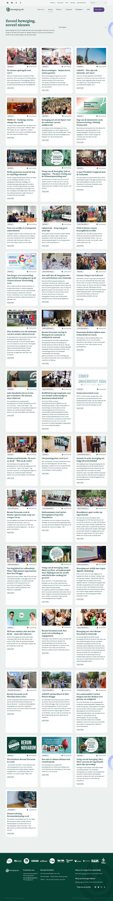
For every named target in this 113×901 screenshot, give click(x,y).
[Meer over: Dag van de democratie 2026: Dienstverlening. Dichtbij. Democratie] (91, 105)
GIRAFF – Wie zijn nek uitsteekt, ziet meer (52, 879)
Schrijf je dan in (79, 882)
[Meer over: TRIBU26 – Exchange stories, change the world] (21, 105)
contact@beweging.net (30, 877)
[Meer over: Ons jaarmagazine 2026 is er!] (56, 444)
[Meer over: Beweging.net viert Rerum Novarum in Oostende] (91, 617)
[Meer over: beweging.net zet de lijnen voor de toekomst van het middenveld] (56, 105)
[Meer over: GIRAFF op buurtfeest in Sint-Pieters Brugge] (56, 680)
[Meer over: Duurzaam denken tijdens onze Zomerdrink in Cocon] (91, 318)
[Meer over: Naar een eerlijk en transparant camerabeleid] (21, 214)
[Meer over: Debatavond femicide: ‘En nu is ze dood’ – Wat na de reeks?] (21, 444)
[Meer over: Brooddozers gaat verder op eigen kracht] (91, 498)
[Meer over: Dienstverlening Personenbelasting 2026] (21, 799)
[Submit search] (105, 3)
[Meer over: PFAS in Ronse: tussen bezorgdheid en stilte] (91, 214)
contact (84, 873)
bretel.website (86, 898)
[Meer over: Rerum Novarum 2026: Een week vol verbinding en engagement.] (56, 617)
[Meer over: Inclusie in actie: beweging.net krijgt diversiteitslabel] (91, 444)
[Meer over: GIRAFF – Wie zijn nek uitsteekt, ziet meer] (91, 56)
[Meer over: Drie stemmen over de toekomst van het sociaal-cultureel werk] (21, 318)
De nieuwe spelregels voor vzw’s (50, 873)
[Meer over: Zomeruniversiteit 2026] (91, 379)
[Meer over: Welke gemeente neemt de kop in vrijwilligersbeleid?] (21, 157)
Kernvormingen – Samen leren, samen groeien (54, 876)
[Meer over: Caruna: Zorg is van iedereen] (91, 261)
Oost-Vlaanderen (82, 224)
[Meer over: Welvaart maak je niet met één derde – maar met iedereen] (21, 617)
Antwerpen (11, 809)
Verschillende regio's (83, 454)
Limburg (79, 389)
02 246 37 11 (29, 879)
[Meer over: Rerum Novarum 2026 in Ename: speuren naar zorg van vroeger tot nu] (21, 498)
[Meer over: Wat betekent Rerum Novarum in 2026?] (21, 745)
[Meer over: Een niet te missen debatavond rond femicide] (56, 745)
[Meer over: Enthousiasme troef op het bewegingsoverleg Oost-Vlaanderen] (56, 498)
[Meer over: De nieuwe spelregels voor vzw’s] (21, 56)
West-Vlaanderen (48, 271)
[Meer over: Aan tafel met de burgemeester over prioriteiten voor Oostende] (56, 261)
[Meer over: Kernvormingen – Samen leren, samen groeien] (56, 56)
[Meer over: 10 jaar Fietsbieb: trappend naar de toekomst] (91, 157)
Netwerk (10, 66)
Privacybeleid (20, 898)
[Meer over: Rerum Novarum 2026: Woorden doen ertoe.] (21, 680)
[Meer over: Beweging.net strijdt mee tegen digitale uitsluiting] (91, 554)
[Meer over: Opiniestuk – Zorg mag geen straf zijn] (56, 214)
